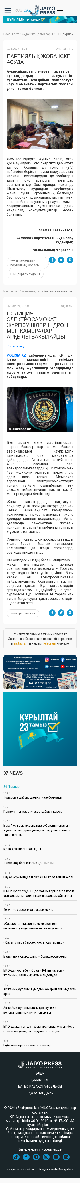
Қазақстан (40, 1080)
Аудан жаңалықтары (37, 34)
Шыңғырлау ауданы (25, 274)
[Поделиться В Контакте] (70, 260)
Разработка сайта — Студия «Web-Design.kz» (40, 1169)
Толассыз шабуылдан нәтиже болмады (32, 795)
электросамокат (22, 613)
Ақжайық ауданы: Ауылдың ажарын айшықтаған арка (39, 989)
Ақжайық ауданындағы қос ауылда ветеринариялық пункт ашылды (29, 1008)
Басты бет (11, 34)
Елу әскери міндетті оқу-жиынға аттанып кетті (38, 875)
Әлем (40, 1073)
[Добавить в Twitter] (61, 260)
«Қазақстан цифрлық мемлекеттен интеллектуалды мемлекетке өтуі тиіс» (32, 924)
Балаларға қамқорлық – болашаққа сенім (35, 954)
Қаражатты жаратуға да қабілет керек (32, 809)
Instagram (21, 643)
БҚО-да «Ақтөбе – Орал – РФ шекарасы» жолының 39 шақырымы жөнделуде (33, 971)
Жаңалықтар (31, 291)
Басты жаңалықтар (59, 291)
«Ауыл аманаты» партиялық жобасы (24, 263)
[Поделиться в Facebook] (52, 260)
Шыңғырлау (64, 34)
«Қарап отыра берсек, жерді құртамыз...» (33, 940)
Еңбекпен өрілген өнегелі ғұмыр (27, 1043)
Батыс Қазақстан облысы (40, 1086)
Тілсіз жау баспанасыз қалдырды (28, 861)
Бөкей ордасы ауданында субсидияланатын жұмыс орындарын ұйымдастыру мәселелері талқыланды (36, 828)
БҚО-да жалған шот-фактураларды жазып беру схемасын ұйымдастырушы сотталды (38, 1027)
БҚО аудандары (40, 1093)
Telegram (49, 643)
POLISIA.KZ (16, 355)
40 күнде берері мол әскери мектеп (29, 907)
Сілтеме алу (15, 346)
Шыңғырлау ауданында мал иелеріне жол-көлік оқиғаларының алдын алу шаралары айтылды (38, 891)
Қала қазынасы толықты (22, 847)
